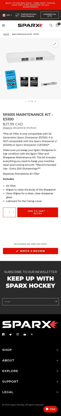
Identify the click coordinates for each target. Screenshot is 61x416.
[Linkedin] (34, 334)
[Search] (51, 25)
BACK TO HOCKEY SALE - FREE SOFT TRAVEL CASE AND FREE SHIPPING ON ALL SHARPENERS (31, 5)
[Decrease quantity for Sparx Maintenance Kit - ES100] (5, 212)
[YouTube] (27, 334)
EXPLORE (10, 371)
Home (6, 34)
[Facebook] (5, 334)
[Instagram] (19, 334)
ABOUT (8, 360)
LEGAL (7, 392)
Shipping (7, 127)
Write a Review (33, 251)
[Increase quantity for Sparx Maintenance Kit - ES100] (13, 212)
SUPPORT (10, 381)
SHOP (7, 350)
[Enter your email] (56, 301)
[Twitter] (12, 334)
